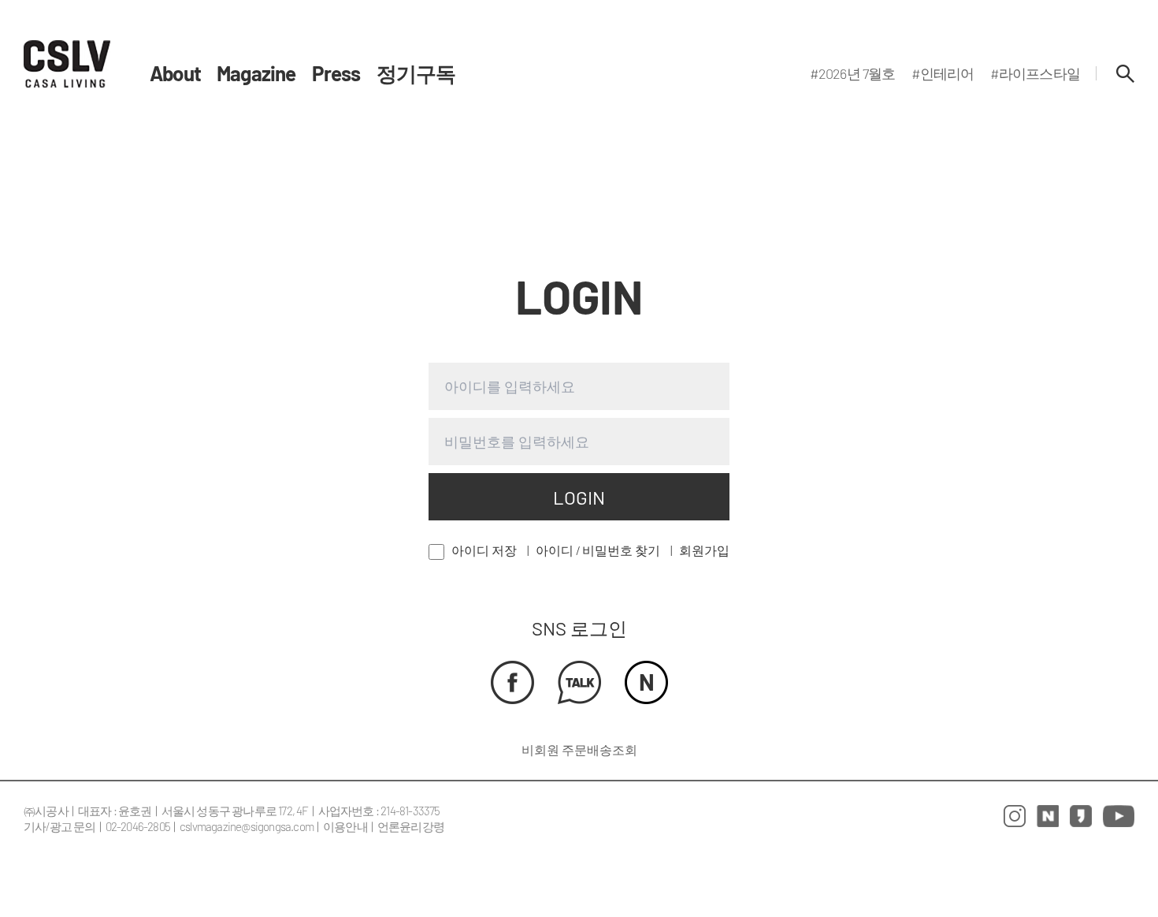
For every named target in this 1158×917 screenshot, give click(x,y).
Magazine (256, 73)
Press (336, 73)
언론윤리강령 (410, 826)
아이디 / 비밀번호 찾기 (598, 549)
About (175, 73)
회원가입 (704, 549)
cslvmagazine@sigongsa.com (247, 826)
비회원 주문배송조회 (579, 749)
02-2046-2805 (138, 826)
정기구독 (416, 73)
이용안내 (345, 826)
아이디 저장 (484, 549)
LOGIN (579, 497)
